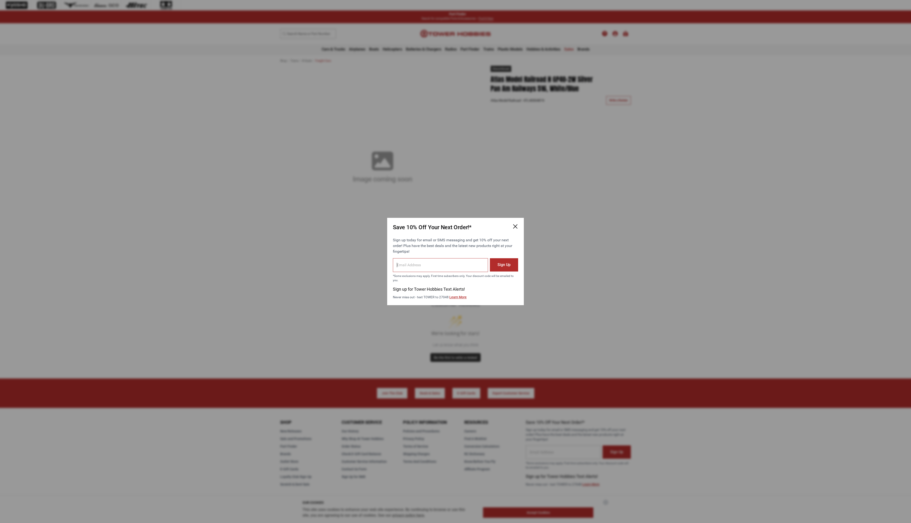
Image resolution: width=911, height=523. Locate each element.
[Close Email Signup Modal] (515, 226)
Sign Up (504, 264)
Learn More (458, 297)
